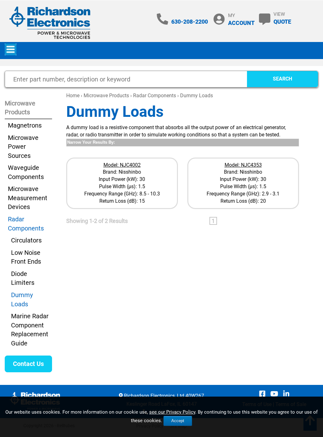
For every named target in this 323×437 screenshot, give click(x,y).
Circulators (26, 240)
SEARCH (282, 79)
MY (241, 19)
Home (72, 96)
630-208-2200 (189, 21)
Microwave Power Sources (23, 146)
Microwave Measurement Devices (27, 198)
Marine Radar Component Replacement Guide (30, 329)
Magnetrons (25, 125)
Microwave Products (106, 96)
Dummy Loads (22, 299)
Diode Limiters (22, 278)
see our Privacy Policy (172, 412)
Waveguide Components (26, 172)
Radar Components (154, 96)
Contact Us (28, 364)
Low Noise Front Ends (26, 257)
